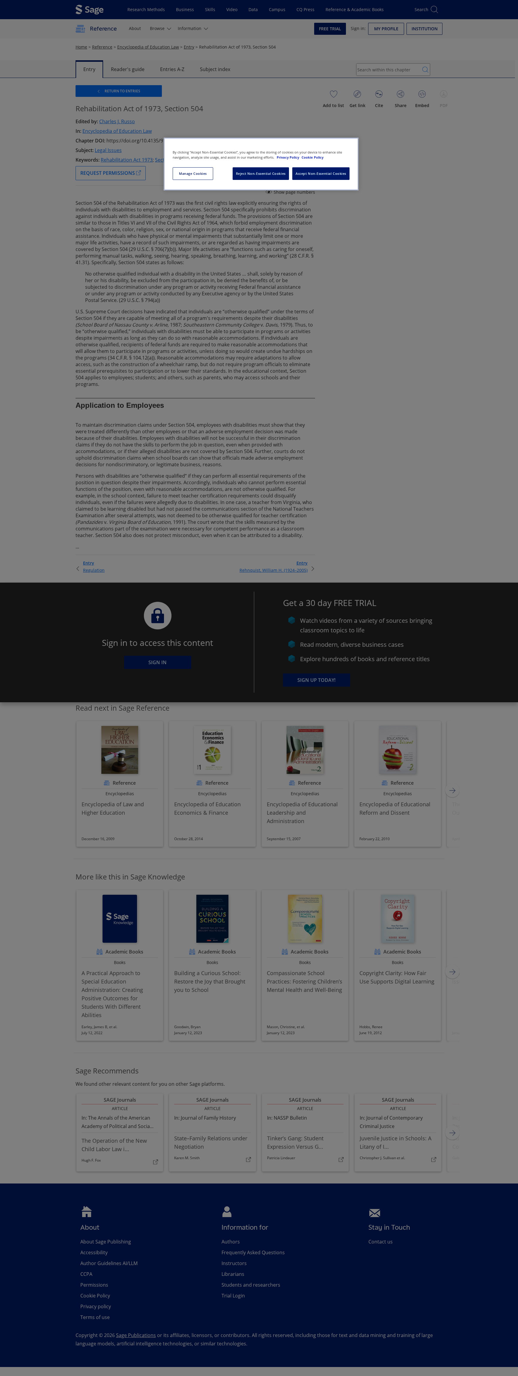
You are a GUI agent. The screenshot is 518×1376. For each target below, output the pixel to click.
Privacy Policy (288, 157)
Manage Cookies (193, 173)
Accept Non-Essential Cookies (321, 173)
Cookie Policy (312, 157)
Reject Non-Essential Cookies (261, 173)
